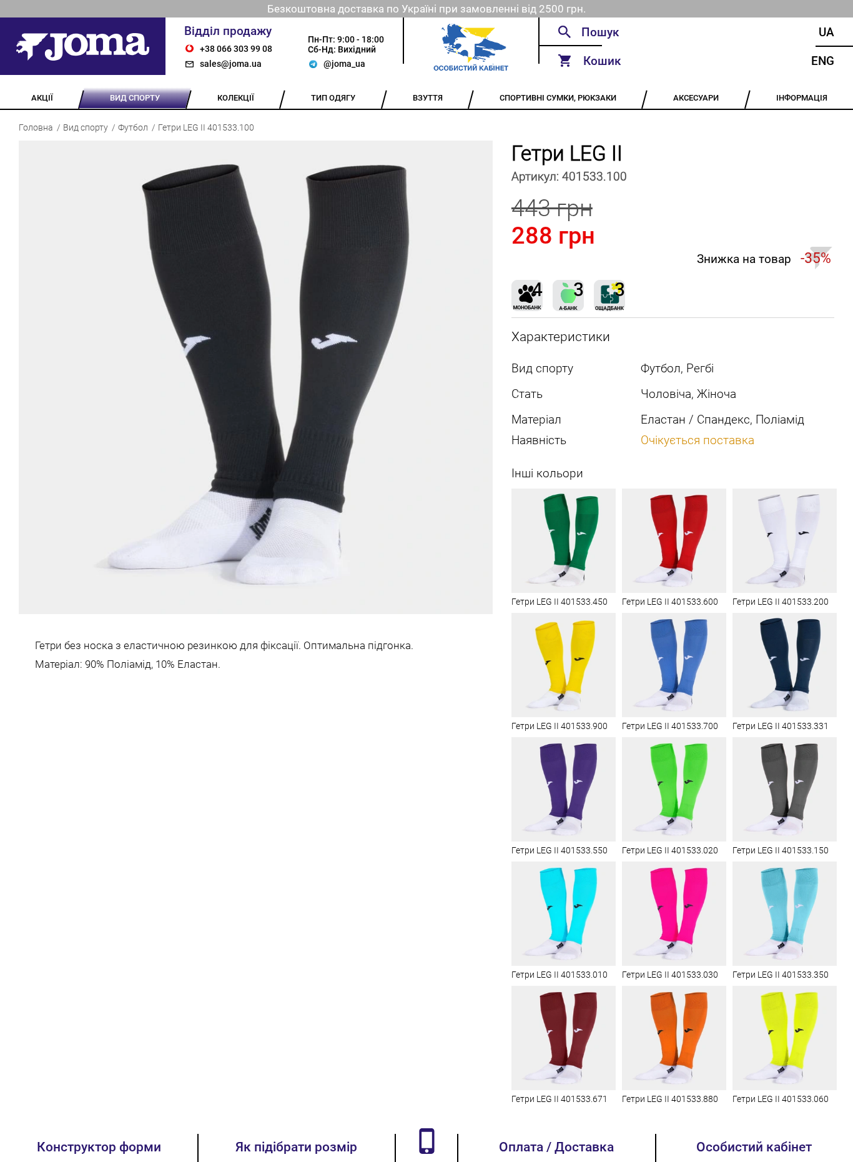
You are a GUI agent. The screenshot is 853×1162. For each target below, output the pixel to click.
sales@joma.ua (231, 64)
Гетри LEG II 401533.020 (670, 850)
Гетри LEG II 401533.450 (559, 602)
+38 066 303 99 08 (236, 49)
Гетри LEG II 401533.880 (670, 1099)
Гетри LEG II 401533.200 (780, 602)
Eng (822, 61)
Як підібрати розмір (296, 1147)
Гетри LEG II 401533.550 (559, 850)
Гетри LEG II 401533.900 (559, 726)
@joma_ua (344, 64)
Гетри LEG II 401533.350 (780, 975)
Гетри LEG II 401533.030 (670, 975)
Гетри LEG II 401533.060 (780, 1099)
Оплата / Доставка (556, 1147)
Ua (826, 32)
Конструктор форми (99, 1147)
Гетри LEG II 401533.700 (670, 726)
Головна (36, 127)
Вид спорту (85, 127)
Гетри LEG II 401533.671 (559, 1099)
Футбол (133, 127)
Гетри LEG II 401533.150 (780, 850)
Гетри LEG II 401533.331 (780, 726)
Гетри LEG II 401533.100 (206, 127)
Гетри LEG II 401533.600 (670, 602)
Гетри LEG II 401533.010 (559, 975)
